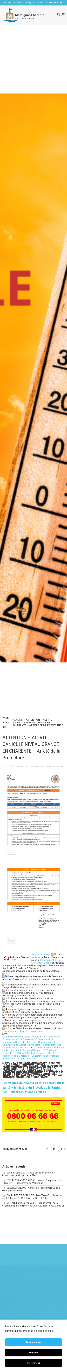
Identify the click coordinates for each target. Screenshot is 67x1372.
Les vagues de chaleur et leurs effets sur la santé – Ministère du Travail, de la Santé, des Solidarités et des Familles (33, 1087)
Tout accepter (33, 1342)
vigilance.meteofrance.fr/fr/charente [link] (23, 1031)
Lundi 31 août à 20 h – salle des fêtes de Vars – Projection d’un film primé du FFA (28, 1174)
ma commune (47, 766)
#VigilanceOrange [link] (40, 954)
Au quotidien (32, 766)
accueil (59, 766)
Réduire (33, 1352)
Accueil (20, 766)
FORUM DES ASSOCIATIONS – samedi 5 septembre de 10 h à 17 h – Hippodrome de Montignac (32, 1181)
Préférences (33, 1363)
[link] (45, 961)
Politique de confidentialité (38, 1330)
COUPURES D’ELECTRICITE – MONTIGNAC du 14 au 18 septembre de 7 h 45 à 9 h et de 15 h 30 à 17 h (32, 1196)
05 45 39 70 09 (55, 2)
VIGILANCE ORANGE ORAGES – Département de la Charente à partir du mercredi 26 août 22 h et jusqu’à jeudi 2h (33, 1204)
